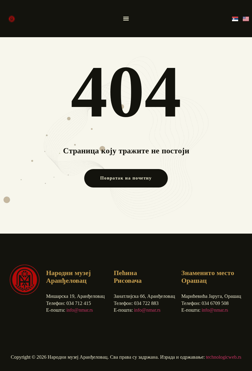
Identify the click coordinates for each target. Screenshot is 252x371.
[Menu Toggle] (126, 18)
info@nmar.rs (79, 310)
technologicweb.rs (223, 357)
